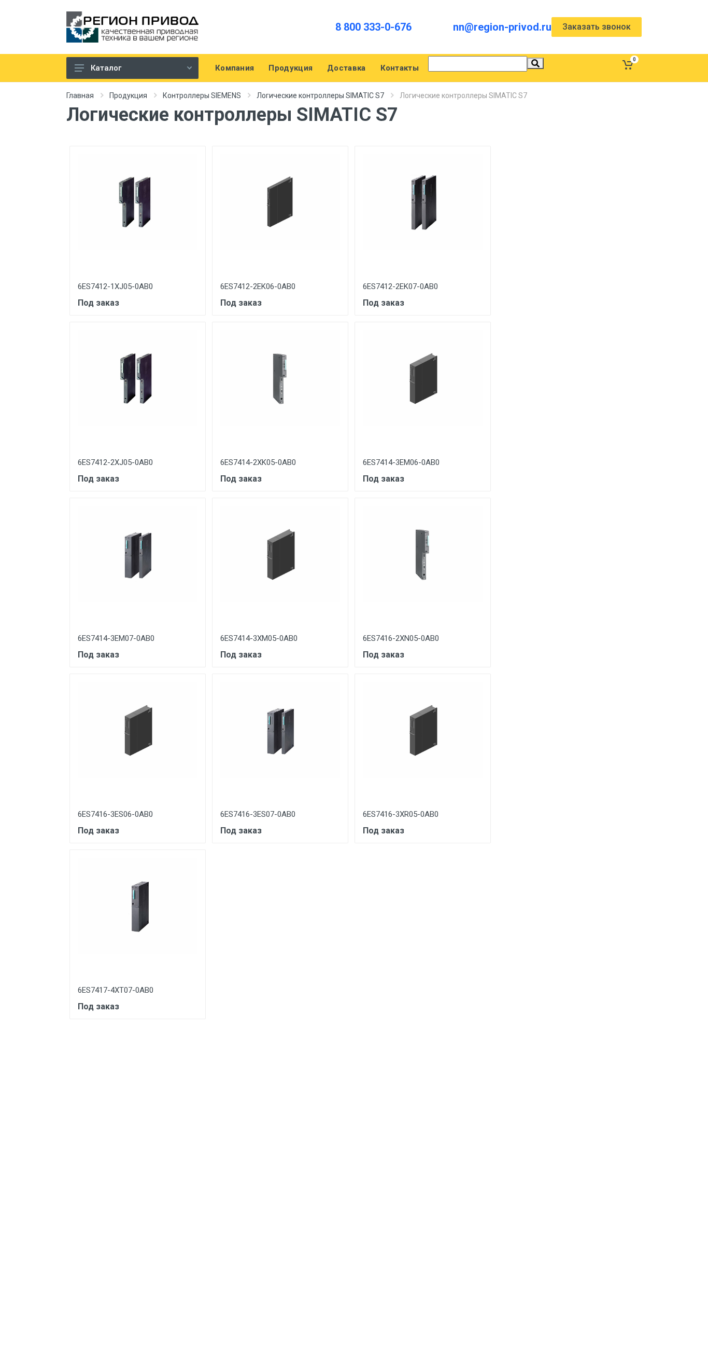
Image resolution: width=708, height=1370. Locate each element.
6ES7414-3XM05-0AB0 (259, 638)
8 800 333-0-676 (373, 27)
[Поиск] (535, 63)
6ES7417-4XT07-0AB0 (115, 990)
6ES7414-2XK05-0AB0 (258, 462)
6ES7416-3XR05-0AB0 (400, 814)
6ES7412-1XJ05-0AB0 (115, 286)
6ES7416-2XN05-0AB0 (401, 638)
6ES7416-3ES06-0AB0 (115, 814)
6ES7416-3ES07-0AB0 (257, 814)
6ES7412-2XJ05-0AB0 (115, 462)
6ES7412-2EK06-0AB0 (257, 286)
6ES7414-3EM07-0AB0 (116, 638)
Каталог (106, 68)
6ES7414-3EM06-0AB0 (401, 462)
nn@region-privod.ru (502, 27)
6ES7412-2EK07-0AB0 (400, 286)
